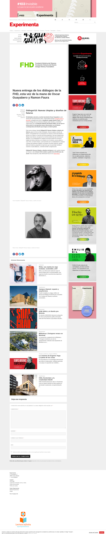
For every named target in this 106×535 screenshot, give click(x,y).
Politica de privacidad (14, 484)
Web (12, 445)
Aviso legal (12, 481)
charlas (23, 114)
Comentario (15, 409)
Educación (20, 116)
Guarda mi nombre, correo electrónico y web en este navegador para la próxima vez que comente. (32, 452)
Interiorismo (30, 30)
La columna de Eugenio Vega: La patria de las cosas (50, 356)
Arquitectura (17, 30)
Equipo (11, 491)
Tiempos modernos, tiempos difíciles (48, 353)
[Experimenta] (24, 25)
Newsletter (53, 30)
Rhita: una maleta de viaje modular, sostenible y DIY (48, 268)
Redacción (22, 109)
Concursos (36, 30)
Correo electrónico (17, 438)
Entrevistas (41, 309)
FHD (24, 116)
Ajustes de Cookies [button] (93, 532)
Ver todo (47, 30)
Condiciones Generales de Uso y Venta (18, 482)
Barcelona (19, 114)
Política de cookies (14, 485)
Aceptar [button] (101, 532)
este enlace (57, 153)
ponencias (23, 117)
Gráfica (11, 30)
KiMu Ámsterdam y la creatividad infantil (47, 379)
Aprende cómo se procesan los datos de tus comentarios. (46, 461)
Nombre (13, 431)
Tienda (58, 30)
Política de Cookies (32, 533)
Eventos (42, 30)
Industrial (23, 30)
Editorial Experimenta (14, 489)
